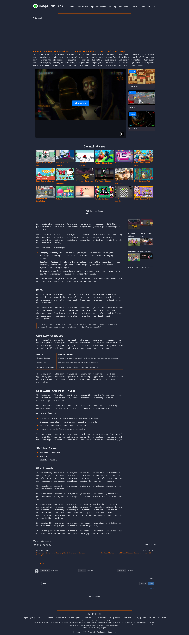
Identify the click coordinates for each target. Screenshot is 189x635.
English (77, 632)
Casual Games (138, 7)
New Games (83, 7)
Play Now (82, 103)
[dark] (154, 6)
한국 (84, 632)
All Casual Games (94, 211)
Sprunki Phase (121, 7)
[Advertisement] (94, 35)
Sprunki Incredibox (101, 7)
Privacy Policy (131, 618)
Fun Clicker (107, 620)
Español (112, 632)
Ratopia (43, 456)
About (117, 618)
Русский (91, 632)
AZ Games (98, 620)
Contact (162, 618)
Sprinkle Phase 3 (48, 460)
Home (72, 7)
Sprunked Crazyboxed (50, 452)
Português (102, 632)
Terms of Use (148, 618)
